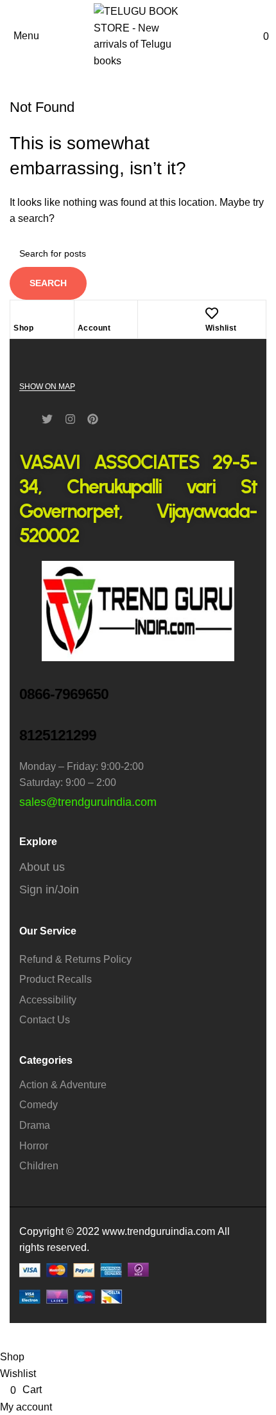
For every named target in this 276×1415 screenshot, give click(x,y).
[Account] (84, 313)
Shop (23, 328)
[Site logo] (138, 35)
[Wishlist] (211, 313)
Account (94, 328)
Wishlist (221, 328)
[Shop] (19, 313)
